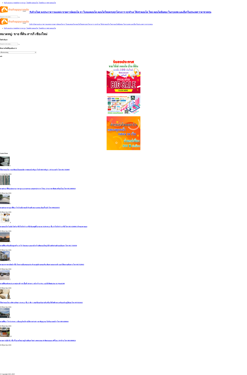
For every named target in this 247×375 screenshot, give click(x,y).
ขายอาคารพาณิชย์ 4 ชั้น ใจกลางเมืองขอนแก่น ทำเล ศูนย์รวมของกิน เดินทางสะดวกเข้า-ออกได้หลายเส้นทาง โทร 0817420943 (42, 264)
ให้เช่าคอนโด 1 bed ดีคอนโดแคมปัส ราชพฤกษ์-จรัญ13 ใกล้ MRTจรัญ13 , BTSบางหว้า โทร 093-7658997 (35, 169)
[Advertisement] (58, 359)
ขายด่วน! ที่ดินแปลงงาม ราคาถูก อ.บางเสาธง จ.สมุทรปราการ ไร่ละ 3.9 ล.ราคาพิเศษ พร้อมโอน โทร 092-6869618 (38, 188)
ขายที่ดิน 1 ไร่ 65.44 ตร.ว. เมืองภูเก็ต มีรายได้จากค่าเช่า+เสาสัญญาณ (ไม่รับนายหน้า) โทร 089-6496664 (34, 321)
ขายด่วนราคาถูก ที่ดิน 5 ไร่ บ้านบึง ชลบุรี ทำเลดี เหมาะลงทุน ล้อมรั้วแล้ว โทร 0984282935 (30, 207)
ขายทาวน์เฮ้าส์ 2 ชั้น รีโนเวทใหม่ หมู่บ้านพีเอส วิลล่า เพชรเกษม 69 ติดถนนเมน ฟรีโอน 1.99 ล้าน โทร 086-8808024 (38, 340)
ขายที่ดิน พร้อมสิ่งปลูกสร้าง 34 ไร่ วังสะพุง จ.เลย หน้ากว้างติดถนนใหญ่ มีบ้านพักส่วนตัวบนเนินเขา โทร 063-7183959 (38, 245)
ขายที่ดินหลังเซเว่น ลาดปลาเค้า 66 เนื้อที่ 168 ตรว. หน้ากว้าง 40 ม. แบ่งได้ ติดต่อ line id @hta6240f (32, 283)
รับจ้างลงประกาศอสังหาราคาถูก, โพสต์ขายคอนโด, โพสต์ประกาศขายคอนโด (30, 3)
